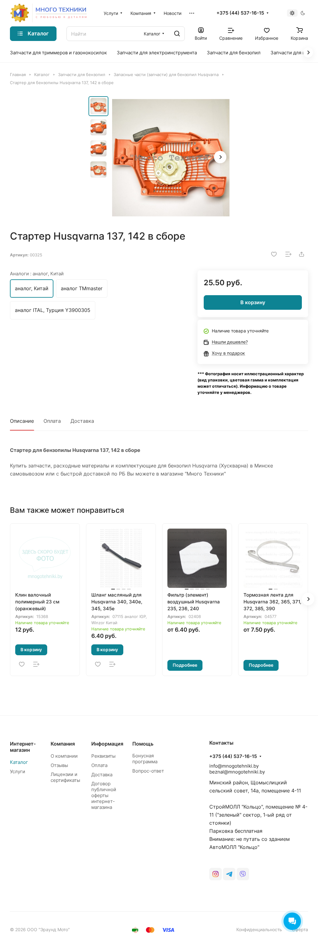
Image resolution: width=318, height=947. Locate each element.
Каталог (19, 762)
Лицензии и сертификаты (65, 777)
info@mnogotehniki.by (234, 766)
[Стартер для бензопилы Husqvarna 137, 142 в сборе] (170, 157)
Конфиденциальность (259, 929)
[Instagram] (215, 874)
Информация (107, 744)
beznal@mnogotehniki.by (237, 772)
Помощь (142, 744)
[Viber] (243, 874)
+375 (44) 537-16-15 (240, 13)
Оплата (52, 421)
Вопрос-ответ (148, 771)
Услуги (17, 771)
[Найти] (177, 33)
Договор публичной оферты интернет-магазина (103, 795)
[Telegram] (229, 874)
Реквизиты (103, 756)
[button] (220, 157)
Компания (63, 744)
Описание (22, 421)
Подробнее (185, 665)
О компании (64, 756)
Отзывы (59, 765)
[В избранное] (273, 254)
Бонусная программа (144, 758)
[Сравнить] (288, 254)
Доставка (82, 421)
